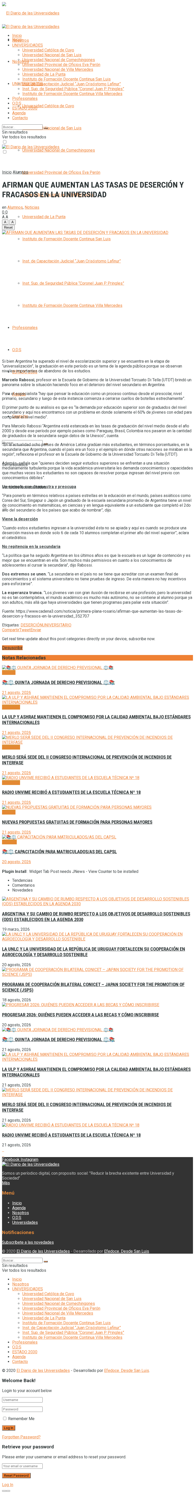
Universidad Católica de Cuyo (48, 105)
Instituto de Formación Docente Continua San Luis (66, 239)
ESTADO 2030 (24, 108)
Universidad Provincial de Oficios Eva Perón (61, 172)
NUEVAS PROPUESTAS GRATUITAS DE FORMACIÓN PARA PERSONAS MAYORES (77, 822)
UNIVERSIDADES (27, 45)
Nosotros (20, 61)
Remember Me (21, 1418)
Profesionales (25, 327)
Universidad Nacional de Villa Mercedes (57, 69)
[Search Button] (46, 128)
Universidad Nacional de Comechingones (58, 150)
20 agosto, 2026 (16, 861)
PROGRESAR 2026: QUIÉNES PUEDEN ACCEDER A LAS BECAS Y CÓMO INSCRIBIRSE (80, 1015)
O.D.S (16, 349)
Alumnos (20, 172)
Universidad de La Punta (44, 216)
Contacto (20, 117)
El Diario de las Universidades (43, 1251)
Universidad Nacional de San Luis (52, 128)
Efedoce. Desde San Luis (126, 1251)
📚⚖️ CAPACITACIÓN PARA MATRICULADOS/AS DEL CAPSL (59, 852)
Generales (11, 707)
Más (6, 1183)
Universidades (25, 1222)
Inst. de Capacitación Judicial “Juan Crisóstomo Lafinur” (71, 261)
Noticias (32, 207)
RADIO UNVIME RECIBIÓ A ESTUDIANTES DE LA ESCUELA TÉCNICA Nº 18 (71, 792)
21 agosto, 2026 (16, 692)
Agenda (19, 113)
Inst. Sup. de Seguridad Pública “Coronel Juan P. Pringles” (73, 283)
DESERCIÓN (31, 625)
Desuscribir (12, 647)
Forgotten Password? (21, 1437)
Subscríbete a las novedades (28, 1242)
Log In (7, 1484)
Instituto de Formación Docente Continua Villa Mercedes (72, 305)
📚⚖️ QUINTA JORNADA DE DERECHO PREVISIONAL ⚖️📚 (58, 682)
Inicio (17, 35)
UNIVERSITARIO (56, 625)
